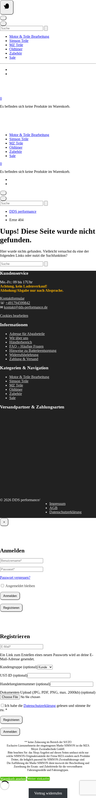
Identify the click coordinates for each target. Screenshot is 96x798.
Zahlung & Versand (23, 359)
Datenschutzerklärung (65, 512)
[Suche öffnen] (3, 23)
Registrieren (11, 608)
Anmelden (10, 596)
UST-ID (13, 675)
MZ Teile (16, 45)
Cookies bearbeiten (14, 316)
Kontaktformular (12, 298)
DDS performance (22, 211)
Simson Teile (18, 41)
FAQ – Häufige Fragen (26, 346)
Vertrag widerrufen (48, 793)
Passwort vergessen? (15, 577)
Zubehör (15, 53)
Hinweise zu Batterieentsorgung (32, 351)
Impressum (57, 504)
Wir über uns (18, 338)
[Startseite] (46, 94)
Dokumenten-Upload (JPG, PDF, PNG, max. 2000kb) (47, 692)
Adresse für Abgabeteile (27, 334)
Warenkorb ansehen (13, 779)
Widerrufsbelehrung (23, 355)
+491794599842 (18, 303)
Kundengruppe (18, 667)
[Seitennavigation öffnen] (7, 7)
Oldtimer (15, 49)
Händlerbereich (20, 342)
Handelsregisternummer (25, 684)
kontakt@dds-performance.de (26, 307)
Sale (12, 57)
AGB (53, 508)
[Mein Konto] (3, 18)
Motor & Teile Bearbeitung (29, 36)
